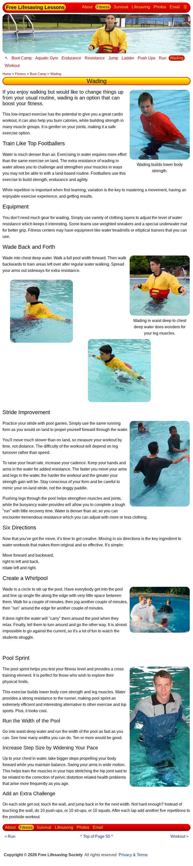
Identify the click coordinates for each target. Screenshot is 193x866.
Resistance (95, 58)
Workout (12, 65)
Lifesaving (141, 7)
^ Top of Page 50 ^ (96, 836)
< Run (10, 836)
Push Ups (146, 58)
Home (7, 74)
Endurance (71, 58)
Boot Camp (22, 58)
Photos (160, 7)
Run (162, 58)
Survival (121, 7)
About (87, 7)
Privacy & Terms (133, 855)
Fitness (103, 7)
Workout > (179, 836)
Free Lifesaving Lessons (35, 7)
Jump (113, 58)
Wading (176, 58)
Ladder (128, 58)
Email (175, 7)
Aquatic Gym (46, 58)
